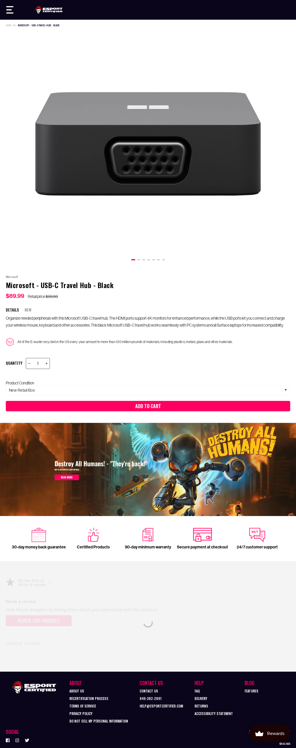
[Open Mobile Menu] (10, 10)
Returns (201, 705)
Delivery (201, 698)
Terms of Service (82, 705)
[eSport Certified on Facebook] (8, 740)
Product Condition (20, 383)
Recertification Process (88, 698)
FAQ (197, 690)
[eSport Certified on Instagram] (17, 740)
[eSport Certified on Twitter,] (27, 740)
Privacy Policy (80, 713)
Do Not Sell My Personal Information (98, 720)
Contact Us (149, 690)
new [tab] (28, 309)
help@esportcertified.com (161, 705)
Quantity (14, 363)
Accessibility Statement (214, 713)
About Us (76, 690)
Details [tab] (12, 309)
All (15, 25)
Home (9, 25)
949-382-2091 (151, 698)
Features (251, 690)
